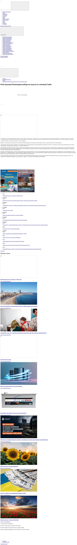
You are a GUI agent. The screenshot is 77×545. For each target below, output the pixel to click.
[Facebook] (11, 66)
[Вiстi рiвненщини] (4, 56)
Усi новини (2, 250)
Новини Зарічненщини (7, 38)
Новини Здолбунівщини (7, 53)
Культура (4, 23)
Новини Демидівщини (7, 46)
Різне (4, 21)
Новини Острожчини (7, 44)
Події (4, 12)
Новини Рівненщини (7, 11)
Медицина (5, 24)
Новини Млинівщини (7, 49)
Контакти (4, 541)
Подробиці (5, 13)
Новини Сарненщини (7, 39)
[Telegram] (11, 113)
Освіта (4, 16)
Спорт (4, 22)
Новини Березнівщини (7, 37)
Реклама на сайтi (6, 542)
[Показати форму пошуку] (9, 72)
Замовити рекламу (4, 57)
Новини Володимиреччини (8, 43)
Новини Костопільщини (7, 36)
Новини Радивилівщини (7, 50)
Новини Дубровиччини (7, 48)
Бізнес (4, 17)
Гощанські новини (6, 45)
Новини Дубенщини (7, 47)
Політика (4, 15)
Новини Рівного (6, 52)
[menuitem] (40, 11)
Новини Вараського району (8, 54)
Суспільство (5, 14)
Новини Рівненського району (8, 51)
